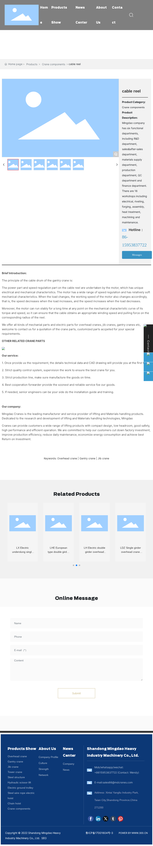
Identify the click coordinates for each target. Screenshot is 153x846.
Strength (44, 769)
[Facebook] (90, 819)
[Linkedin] (98, 819)
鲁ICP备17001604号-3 (99, 832)
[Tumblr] (113, 819)
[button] (73, 565)
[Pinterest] (120, 819)
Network (43, 774)
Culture (43, 763)
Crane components (53, 64)
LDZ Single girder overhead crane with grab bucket (130, 552)
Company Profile (48, 757)
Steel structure (16, 777)
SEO (44, 838)
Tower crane (15, 772)
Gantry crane (15, 761)
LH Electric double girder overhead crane (94, 552)
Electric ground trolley (20, 787)
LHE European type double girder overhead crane (58, 552)
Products (31, 64)
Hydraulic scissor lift (19, 782)
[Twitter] (105, 819)
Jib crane (13, 766)
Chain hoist (14, 803)
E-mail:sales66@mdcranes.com (113, 782)
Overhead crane (17, 756)
